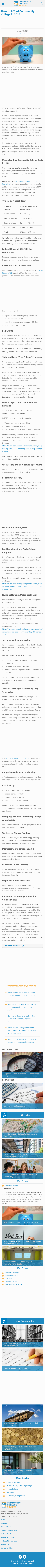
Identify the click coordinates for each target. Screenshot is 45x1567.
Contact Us (5, 1544)
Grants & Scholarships (13, 1284)
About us (4, 1523)
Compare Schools (7, 1537)
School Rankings (7, 1548)
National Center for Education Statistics (21, 183)
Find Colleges (6, 1527)
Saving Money (11, 1281)
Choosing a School (13, 1482)
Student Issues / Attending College (19, 1485)
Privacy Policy (28, 1563)
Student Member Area (9, 1530)
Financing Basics (11, 1276)
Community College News (15, 1495)
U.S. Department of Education (17, 758)
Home (3, 1520)
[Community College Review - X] (20, 1557)
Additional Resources (13, 945)
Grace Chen (23, 34)
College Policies (12, 1489)
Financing (10, 1492)
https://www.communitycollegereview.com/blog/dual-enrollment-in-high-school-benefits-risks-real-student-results (22, 586)
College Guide (6, 1534)
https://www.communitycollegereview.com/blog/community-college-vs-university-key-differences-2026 (22, 632)
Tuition (8, 1278)
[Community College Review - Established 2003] (22, 3)
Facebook (24, 1557)
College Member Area (9, 1541)
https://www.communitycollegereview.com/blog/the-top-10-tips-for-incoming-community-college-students (22, 448)
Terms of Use (17, 1563)
